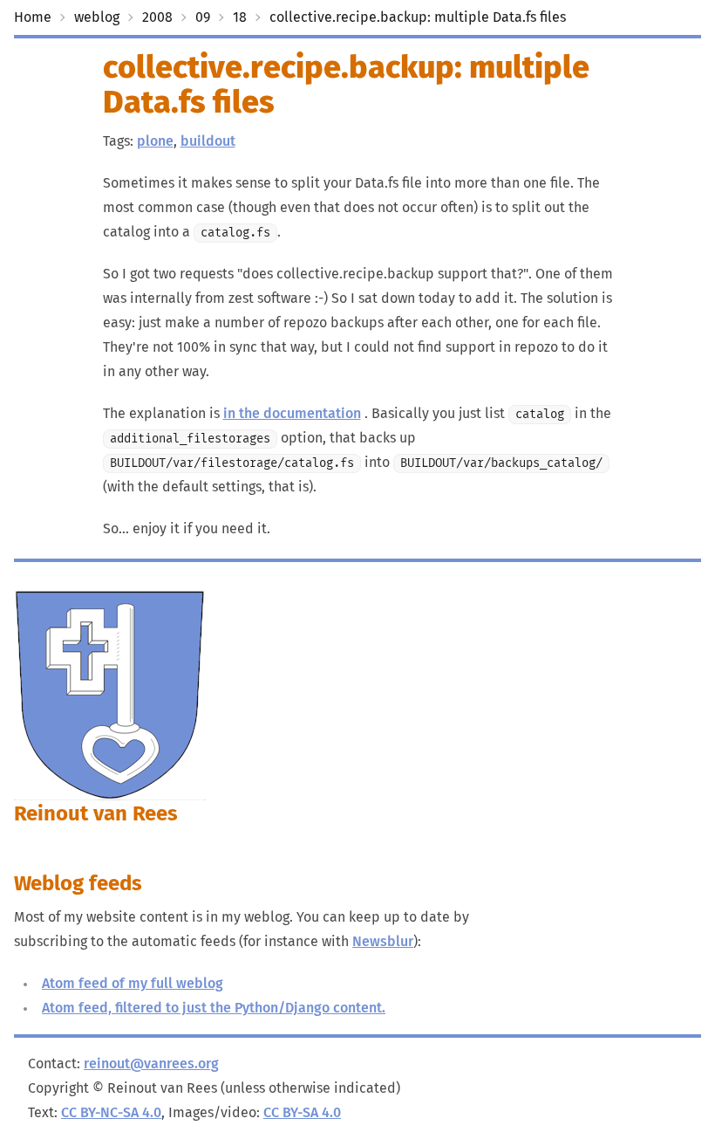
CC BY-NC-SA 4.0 (111, 1113)
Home (32, 17)
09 (202, 17)
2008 (157, 17)
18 (240, 17)
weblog (96, 17)
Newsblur (382, 942)
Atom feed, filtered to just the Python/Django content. (213, 1008)
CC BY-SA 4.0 (302, 1113)
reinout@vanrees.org (151, 1064)
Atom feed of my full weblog (132, 984)
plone (155, 141)
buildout (207, 141)
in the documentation (292, 414)
